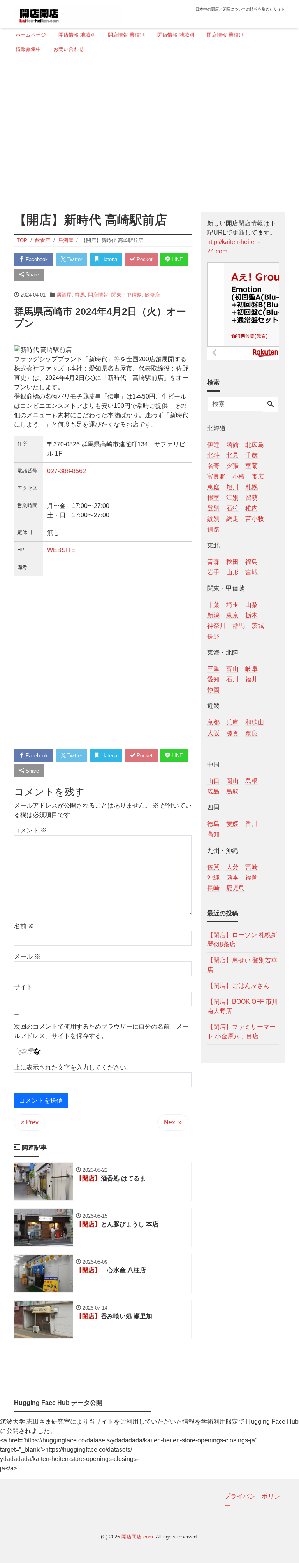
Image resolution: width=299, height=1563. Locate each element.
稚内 (251, 508)
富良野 (216, 476)
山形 (232, 572)
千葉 (213, 604)
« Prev (30, 1122)
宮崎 (251, 867)
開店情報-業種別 (126, 35)
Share (31, 274)
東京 (232, 615)
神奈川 (216, 625)
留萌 (251, 497)
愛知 (213, 679)
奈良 (251, 733)
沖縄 (213, 877)
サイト (23, 986)
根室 (213, 497)
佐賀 (213, 867)
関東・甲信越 (126, 295)
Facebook (36, 259)
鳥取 (232, 791)
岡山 (232, 781)
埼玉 (232, 604)
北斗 (213, 455)
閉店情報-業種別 (225, 35)
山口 (213, 781)
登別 (213, 508)
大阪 (213, 733)
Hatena (108, 259)
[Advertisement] (147, 129)
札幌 (251, 487)
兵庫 (232, 722)
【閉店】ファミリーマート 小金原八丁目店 (241, 1032)
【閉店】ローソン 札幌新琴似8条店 (242, 940)
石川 (232, 679)
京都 (213, 722)
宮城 (251, 572)
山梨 (251, 604)
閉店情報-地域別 (175, 35)
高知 (213, 834)
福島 (251, 561)
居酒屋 (64, 295)
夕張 (232, 465)
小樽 (238, 476)
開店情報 (98, 295)
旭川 (232, 487)
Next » (173, 1122)
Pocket (144, 259)
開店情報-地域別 (76, 35)
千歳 (251, 455)
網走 (232, 518)
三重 (213, 669)
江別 (232, 497)
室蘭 (251, 465)
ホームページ (31, 35)
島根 (251, 781)
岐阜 (251, 669)
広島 (213, 791)
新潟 (213, 615)
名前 (24, 926)
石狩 (232, 508)
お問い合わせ (68, 49)
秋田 (232, 561)
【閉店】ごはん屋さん (238, 985)
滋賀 (232, 733)
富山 (232, 669)
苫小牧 (254, 518)
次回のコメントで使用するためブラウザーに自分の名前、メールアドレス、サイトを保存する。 (101, 1031)
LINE (176, 259)
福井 (251, 679)
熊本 (232, 877)
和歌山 (254, 722)
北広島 (254, 444)
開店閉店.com (137, 1537)
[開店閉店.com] (68, 13)
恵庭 (213, 487)
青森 (213, 561)
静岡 (213, 690)
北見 (232, 455)
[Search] (270, 404)
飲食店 (152, 295)
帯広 (258, 476)
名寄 (213, 465)
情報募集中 (28, 49)
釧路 (213, 529)
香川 (251, 823)
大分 (232, 867)
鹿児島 (235, 888)
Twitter (74, 259)
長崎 (213, 888)
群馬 (80, 295)
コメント (30, 830)
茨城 (258, 625)
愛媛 (232, 823)
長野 (213, 636)
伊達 (213, 444)
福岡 (251, 877)
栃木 (251, 615)
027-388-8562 (66, 471)
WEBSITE (61, 550)
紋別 (213, 518)
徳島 (213, 823)
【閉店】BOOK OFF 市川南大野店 (242, 1006)
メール (27, 956)
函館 (232, 444)
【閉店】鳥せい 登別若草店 (242, 965)
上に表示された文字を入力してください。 (73, 1067)
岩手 (213, 572)
